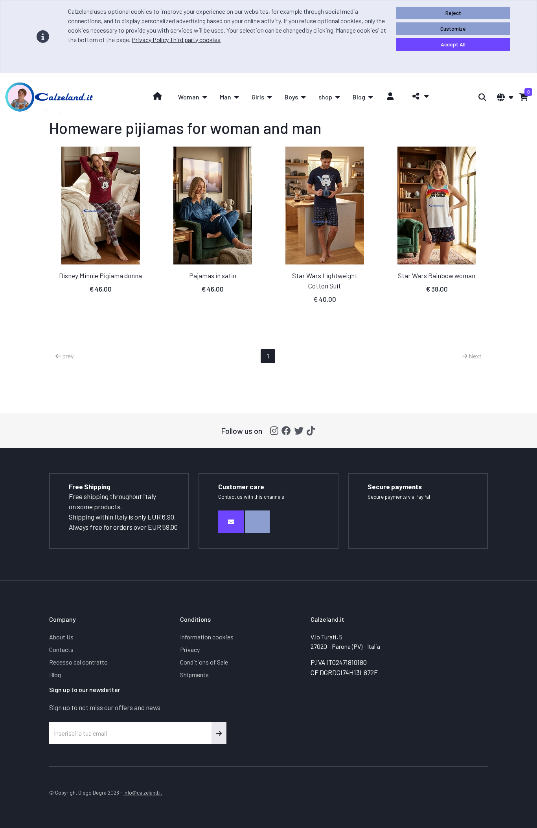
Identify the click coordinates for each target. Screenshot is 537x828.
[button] (418, 96)
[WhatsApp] (257, 521)
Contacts (61, 649)
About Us (61, 637)
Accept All (453, 44)
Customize (453, 28)
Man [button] (225, 97)
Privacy (190, 649)
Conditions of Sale (204, 662)
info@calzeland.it (142, 792)
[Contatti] (231, 521)
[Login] (391, 96)
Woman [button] (188, 97)
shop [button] (325, 97)
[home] (157, 96)
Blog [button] (359, 97)
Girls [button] (258, 97)
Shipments (194, 674)
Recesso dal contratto (78, 662)
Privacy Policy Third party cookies (176, 39)
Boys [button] (291, 97)
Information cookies (207, 637)
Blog (55, 674)
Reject (453, 12)
